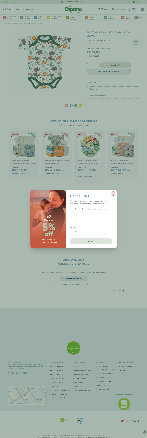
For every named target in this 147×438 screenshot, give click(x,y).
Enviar (91, 241)
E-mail (72, 217)
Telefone (73, 227)
